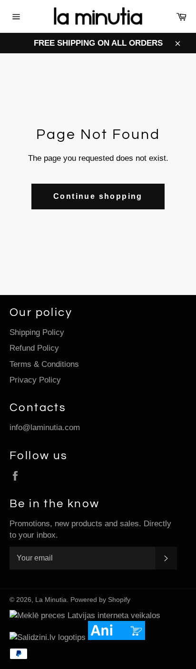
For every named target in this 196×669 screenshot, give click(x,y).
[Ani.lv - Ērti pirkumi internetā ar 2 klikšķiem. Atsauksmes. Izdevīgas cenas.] (119, 637)
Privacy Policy (35, 379)
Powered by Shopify (100, 599)
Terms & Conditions (44, 364)
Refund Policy (34, 348)
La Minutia (51, 599)
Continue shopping (98, 196)
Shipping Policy (37, 332)
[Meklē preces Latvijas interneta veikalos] (85, 615)
